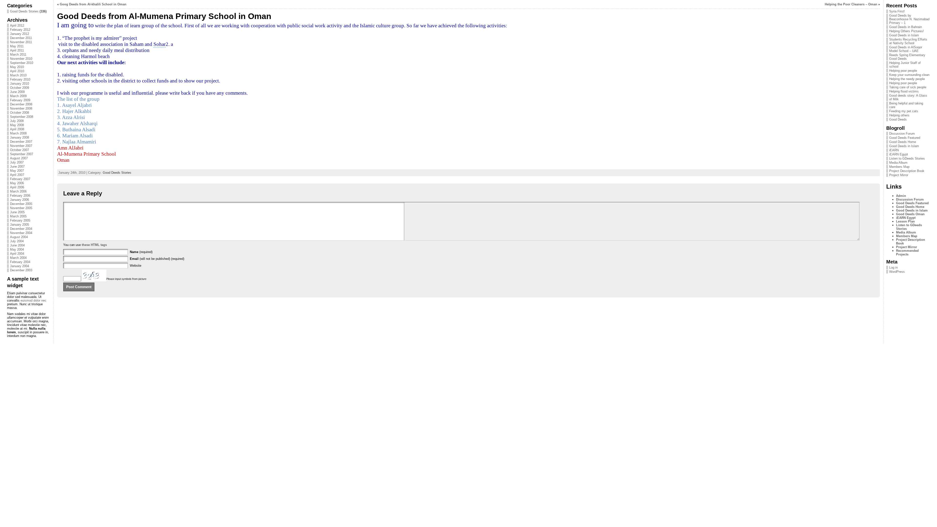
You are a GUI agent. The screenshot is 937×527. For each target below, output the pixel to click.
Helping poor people (903, 70)
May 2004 (17, 249)
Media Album (898, 162)
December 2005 (21, 204)
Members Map (899, 167)
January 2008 (19, 137)
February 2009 (20, 100)
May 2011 (17, 46)
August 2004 (19, 237)
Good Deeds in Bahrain (905, 27)
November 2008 (21, 108)
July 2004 (17, 241)
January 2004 (19, 266)
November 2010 (21, 59)
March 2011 (18, 54)
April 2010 (17, 71)
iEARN (894, 150)
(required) (141, 252)
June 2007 (17, 166)
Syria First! (897, 11)
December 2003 (21, 270)
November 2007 (21, 146)
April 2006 (17, 187)
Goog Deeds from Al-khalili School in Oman (93, 4)
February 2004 (20, 262)
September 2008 (21, 117)
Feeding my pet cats (903, 111)
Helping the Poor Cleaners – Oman (851, 4)
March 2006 (18, 191)
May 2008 (17, 125)
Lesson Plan (905, 221)
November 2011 (21, 42)
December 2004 (21, 229)
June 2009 (17, 92)
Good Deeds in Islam (904, 35)
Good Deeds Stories (24, 11)
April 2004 (17, 253)
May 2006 (17, 183)
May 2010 (17, 67)
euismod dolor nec (33, 300)
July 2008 (17, 121)
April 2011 (17, 50)
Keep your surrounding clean (909, 75)
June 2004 (17, 245)
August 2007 (19, 158)
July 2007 (17, 162)
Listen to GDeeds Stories (907, 158)
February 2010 (20, 79)
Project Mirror (898, 175)
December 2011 (21, 38)
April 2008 (17, 129)
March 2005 (18, 216)
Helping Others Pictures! (906, 31)
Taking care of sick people (907, 87)
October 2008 (19, 112)
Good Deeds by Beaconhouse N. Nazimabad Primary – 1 (909, 19)
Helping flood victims (904, 91)
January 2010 (19, 83)
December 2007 (21, 141)
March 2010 (18, 75)
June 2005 (17, 212)
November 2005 (21, 208)
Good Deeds (898, 119)
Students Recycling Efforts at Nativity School (908, 41)
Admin (901, 196)
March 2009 (18, 96)
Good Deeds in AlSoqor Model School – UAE (905, 49)
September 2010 (21, 63)
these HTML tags (94, 245)
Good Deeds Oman (910, 214)
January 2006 (19, 200)
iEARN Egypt (898, 154)
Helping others (899, 115)
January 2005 (19, 224)
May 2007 (17, 170)
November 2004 (21, 233)
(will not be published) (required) (157, 259)
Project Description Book (906, 171)
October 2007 (19, 150)
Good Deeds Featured (904, 138)
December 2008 (21, 104)
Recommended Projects (907, 252)
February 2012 (20, 29)
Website (135, 265)
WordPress (897, 272)
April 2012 (17, 25)
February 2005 (20, 220)
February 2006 (20, 195)
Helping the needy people (907, 79)
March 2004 (18, 258)
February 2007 (20, 179)
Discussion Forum (902, 133)
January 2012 (19, 34)
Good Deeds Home (902, 142)
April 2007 (17, 175)
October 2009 (19, 88)
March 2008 (18, 133)
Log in (893, 267)
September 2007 (21, 154)
